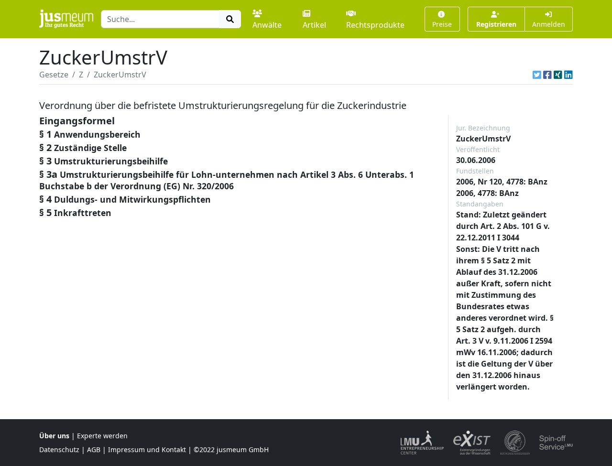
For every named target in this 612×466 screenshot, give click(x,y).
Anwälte (267, 25)
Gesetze (53, 74)
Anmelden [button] (548, 24)
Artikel (314, 25)
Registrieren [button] (496, 24)
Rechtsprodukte (375, 25)
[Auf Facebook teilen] (547, 74)
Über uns (54, 435)
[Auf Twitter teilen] (537, 74)
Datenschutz (59, 449)
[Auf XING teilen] (558, 74)
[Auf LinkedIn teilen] (568, 74)
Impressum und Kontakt (147, 449)
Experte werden (102, 435)
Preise (442, 24)
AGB (93, 449)
